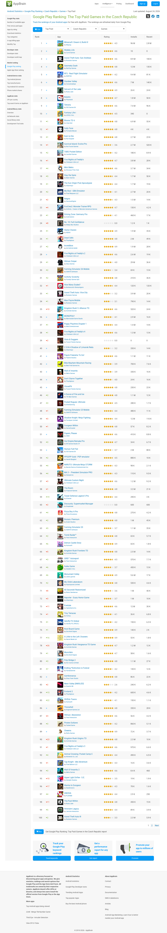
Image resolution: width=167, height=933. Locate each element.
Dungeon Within (71, 425)
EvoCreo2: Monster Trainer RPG (77, 206)
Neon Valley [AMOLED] (74, 683)
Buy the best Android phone (76, 904)
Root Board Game (71, 629)
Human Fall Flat (71, 449)
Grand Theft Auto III (72, 816)
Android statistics (72, 881)
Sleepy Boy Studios (72, 225)
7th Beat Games (71, 397)
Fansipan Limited (72, 420)
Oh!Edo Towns (70, 699)
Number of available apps (16, 22)
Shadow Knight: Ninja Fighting (77, 418)
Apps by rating (12, 29)
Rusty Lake (69, 92)
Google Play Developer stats (76, 887)
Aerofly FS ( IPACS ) (72, 624)
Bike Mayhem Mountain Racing (77, 363)
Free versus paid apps (14, 26)
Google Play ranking (14, 66)
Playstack (69, 99)
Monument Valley (71, 574)
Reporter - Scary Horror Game (76, 597)
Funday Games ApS (72, 279)
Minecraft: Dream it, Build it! (76, 42)
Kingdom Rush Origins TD (75, 738)
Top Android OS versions (15, 87)
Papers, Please (70, 433)
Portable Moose (71, 131)
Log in (155, 4)
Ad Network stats (13, 116)
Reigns (67, 199)
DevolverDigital (71, 201)
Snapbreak (69, 506)
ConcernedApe (71, 84)
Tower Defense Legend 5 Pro (76, 496)
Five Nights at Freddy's (74, 159)
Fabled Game (70, 725)
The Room (68, 488)
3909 (68, 436)
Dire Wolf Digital (71, 631)
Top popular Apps (72, 898)
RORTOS (69, 76)
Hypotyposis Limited (73, 584)
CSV (38, 29)
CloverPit (68, 386)
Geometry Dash (71, 66)
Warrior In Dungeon (72, 785)
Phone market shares (14, 90)
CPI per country (12, 100)
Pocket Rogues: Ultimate (74, 402)
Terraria (67, 105)
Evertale (67, 605)
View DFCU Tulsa (32, 923)
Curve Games (70, 53)
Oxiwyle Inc (69, 475)
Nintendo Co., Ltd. (72, 756)
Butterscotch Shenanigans (75, 287)
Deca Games (70, 264)
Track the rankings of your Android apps (50, 22)
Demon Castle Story (72, 543)
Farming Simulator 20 (73, 527)
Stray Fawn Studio (72, 678)
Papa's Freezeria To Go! (74, 355)
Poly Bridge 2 (70, 660)
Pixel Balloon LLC (72, 764)
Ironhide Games (71, 311)
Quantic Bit (69, 686)
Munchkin (68, 652)
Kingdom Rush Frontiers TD (76, 550)
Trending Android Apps (74, 892)
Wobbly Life (69, 50)
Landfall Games (71, 154)
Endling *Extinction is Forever (76, 668)
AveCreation (70, 217)
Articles (108, 904)
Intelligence (107, 4)
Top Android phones (14, 79)
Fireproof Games (71, 491)
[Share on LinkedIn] (158, 16)
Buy (40, 832)
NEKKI (68, 232)
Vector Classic (70, 230)
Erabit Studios (70, 522)
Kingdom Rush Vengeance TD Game (80, 644)
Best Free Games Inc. (73, 365)
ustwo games (70, 577)
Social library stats (13, 120)
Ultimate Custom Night (74, 480)
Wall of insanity (71, 371)
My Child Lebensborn (73, 582)
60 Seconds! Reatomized (75, 590)
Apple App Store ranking (15, 70)
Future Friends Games (73, 342)
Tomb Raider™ (70, 535)
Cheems (67, 730)
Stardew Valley (70, 81)
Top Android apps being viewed (38, 906)
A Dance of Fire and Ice (74, 394)
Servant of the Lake (72, 89)
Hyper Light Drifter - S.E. (74, 777)
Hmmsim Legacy (71, 809)
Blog (106, 909)
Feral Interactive (71, 537)
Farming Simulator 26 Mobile (76, 269)
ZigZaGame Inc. (71, 608)
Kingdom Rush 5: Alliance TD (76, 308)
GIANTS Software (72, 272)
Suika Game (69, 566)
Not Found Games (72, 146)
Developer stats (12, 53)
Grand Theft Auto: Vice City (76, 292)
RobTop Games (71, 68)
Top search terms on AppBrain (17, 103)
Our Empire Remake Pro (74, 441)
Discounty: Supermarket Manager (78, 504)
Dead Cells (68, 238)
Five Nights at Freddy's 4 (74, 331)
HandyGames (70, 670)
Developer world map (14, 57)
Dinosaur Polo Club (72, 170)
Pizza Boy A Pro (71, 511)
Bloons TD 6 (69, 120)
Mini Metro (68, 167)
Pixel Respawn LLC (72, 193)
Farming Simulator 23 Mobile (76, 410)
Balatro (67, 97)
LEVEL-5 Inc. (70, 115)
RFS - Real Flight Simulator (75, 73)
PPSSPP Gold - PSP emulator (76, 457)
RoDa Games (70, 733)
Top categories (12, 37)
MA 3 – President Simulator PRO (78, 472)
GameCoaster (70, 428)
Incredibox (68, 245)
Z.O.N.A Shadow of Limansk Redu (78, 347)
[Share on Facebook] (153, 16)
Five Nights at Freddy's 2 (74, 253)
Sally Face (68, 128)
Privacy (108, 887)
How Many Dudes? (72, 285)
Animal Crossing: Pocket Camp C (78, 754)
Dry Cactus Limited (72, 663)
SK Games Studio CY (73, 444)
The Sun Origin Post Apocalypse (78, 183)
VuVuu (68, 616)
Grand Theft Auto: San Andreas (77, 58)
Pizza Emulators (71, 514)
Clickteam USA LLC (72, 162)
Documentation (111, 892)
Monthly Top (11, 44)
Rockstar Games (71, 60)
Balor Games (70, 178)
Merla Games (70, 373)
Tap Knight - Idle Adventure (75, 762)
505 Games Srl (71, 107)
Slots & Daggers (71, 339)
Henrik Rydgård (71, 459)
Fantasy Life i (70, 112)
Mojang (68, 45)
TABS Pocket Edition (73, 152)
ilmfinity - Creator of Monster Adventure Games (81, 209)
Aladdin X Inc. (70, 569)
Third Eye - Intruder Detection (37, 917)
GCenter (68, 498)
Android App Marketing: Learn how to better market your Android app (121, 916)
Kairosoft (69, 545)
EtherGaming (70, 405)
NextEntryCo (70, 788)
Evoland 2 (68, 691)
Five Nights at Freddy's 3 (74, 746)
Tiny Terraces (70, 613)
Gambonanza (70, 676)
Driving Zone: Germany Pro (75, 214)
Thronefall (68, 707)
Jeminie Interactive (72, 811)
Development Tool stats (15, 124)
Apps (97, 4)
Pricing (119, 4)
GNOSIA (67, 793)
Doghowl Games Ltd (72, 710)
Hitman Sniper (70, 261)
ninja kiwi (69, 123)
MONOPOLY (69, 316)
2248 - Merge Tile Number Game (38, 912)
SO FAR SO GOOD (71, 248)
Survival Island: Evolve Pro (75, 144)
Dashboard (129, 4)
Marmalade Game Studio (74, 318)
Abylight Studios (71, 780)
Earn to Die (69, 136)
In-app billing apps (13, 40)
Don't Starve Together (73, 378)
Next (157, 825)
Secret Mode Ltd (71, 639)
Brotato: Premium (71, 519)
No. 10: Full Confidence (74, 222)
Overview (10, 113)
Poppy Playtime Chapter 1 (75, 324)
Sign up (142, 4)
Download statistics (14, 33)
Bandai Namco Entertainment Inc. (77, 467)
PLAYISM (69, 796)
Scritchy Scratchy (71, 277)
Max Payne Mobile (72, 300)
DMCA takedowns (112, 898)
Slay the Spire (70, 175)
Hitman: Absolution (72, 715)
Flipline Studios (71, 358)
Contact (108, 881)
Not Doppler (70, 139)
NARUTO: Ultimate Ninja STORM (78, 464)
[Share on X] (148, 16)
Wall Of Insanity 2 (71, 769)
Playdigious (70, 240)
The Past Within (71, 801)
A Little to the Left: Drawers (76, 637)
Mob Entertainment (72, 326)
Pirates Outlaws (71, 723)
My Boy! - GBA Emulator (74, 191)
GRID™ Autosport (71, 558)
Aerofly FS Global (71, 621)
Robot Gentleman (72, 592)
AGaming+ (69, 186)
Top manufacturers (13, 83)
